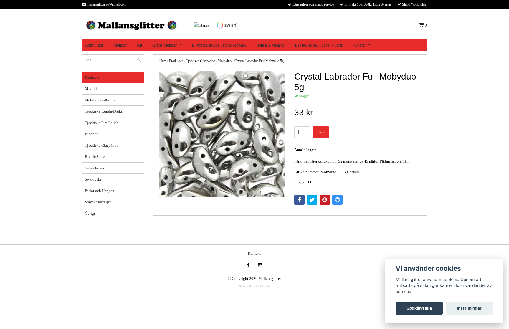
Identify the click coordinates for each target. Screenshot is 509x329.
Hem (162, 61)
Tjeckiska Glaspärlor (101, 145)
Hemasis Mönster (270, 45)
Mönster (120, 45)
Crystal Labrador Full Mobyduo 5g (259, 61)
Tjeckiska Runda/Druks (104, 111)
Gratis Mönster (164, 45)
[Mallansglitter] (131, 24)
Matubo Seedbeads (100, 100)
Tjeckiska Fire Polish (101, 122)
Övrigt (90, 213)
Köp (321, 132)
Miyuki (91, 88)
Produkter (92, 77)
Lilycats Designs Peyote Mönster (219, 45)
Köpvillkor (94, 45)
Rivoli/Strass (95, 156)
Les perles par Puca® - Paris (319, 45)
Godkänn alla (419, 308)
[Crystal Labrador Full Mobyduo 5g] (222, 134)
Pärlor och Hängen (99, 191)
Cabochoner (94, 168)
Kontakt (254, 253)
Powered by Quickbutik (254, 286)
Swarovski (93, 179)
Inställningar (469, 308)
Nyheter (359, 45)
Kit (139, 45)
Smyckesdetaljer (98, 202)
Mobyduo (225, 61)
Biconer (91, 134)
